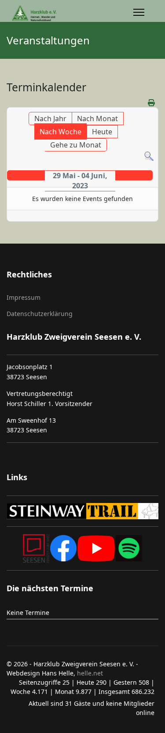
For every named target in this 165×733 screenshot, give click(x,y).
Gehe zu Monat (75, 145)
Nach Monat (97, 118)
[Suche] (149, 156)
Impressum (23, 297)
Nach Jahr (50, 118)
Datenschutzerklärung (40, 313)
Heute (102, 132)
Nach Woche (60, 132)
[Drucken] (152, 103)
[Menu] (138, 13)
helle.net (89, 673)
